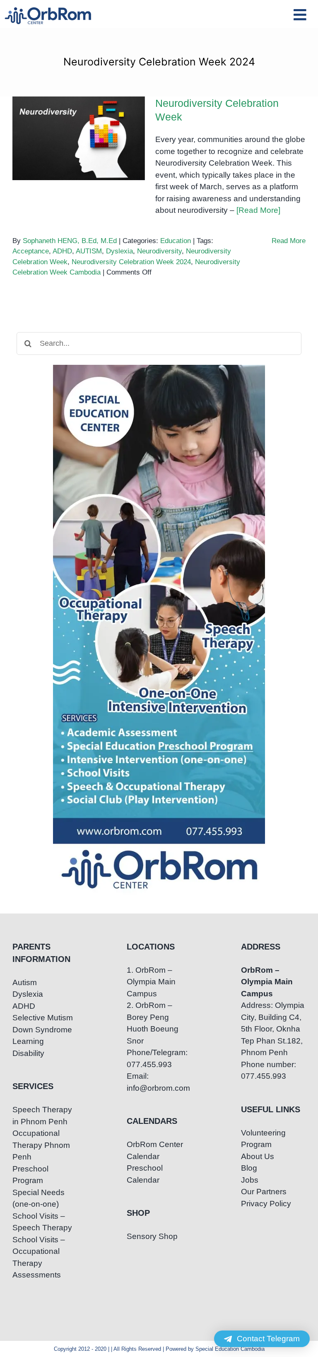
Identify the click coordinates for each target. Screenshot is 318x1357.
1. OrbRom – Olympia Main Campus (151, 982)
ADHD (62, 251)
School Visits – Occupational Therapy (38, 1251)
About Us (257, 1156)
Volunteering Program (263, 1138)
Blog (249, 1168)
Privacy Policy (266, 1203)
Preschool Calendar (145, 1174)
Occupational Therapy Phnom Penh (41, 1145)
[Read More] (258, 210)
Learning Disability (28, 1047)
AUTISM (89, 251)
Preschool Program (30, 1174)
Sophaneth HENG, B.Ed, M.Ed (70, 241)
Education (175, 241)
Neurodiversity (159, 251)
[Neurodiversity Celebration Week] (78, 138)
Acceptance (30, 251)
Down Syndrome (42, 1029)
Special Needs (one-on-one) (38, 1198)
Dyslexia (119, 251)
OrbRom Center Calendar (155, 1150)
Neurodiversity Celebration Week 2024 (131, 262)
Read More (289, 241)
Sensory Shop (152, 1236)
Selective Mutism (42, 1017)
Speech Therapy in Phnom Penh (42, 1115)
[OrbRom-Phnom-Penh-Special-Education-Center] (48, 9)
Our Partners (264, 1191)
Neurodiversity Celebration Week (79, 124)
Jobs (249, 1180)
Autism (24, 982)
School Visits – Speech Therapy (42, 1222)
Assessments (36, 1274)
